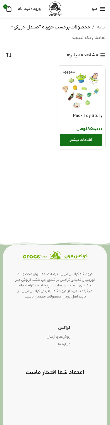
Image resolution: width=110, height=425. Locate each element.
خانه (101, 27)
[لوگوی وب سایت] (55, 8)
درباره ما (64, 344)
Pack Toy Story (87, 116)
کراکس (64, 328)
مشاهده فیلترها (81, 55)
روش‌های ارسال (58, 336)
